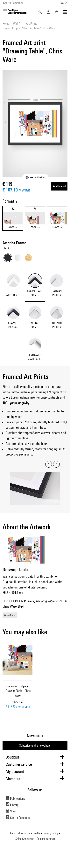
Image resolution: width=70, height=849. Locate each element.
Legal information (20, 833)
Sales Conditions (24, 839)
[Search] (40, 12)
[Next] (56, 464)
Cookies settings (46, 839)
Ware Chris (9, 615)
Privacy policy (50, 833)
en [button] (62, 3)
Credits (36, 833)
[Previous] (48, 464)
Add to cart (59, 186)
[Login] (48, 12)
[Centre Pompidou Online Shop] (14, 11)
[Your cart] (56, 12)
